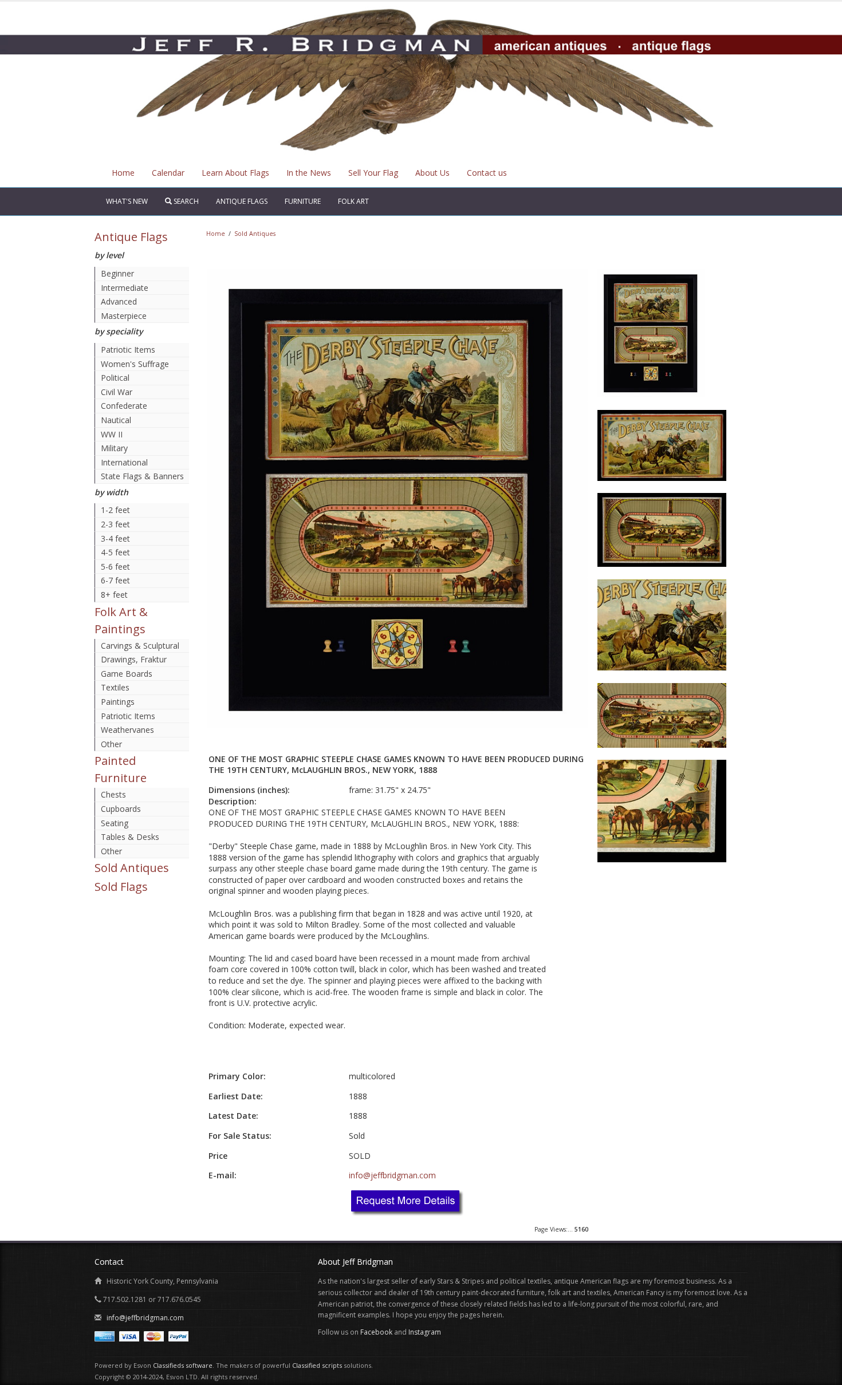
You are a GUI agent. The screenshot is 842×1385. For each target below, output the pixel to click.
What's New (127, 201)
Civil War (116, 391)
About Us (432, 172)
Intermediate (124, 287)
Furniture (303, 201)
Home (123, 172)
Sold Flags (121, 886)
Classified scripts (317, 1365)
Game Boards (126, 673)
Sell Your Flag (373, 172)
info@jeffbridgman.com (392, 1175)
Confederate (124, 405)
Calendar (168, 172)
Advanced (119, 301)
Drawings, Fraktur (134, 659)
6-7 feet (115, 580)
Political (115, 377)
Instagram (424, 1332)
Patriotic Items (128, 349)
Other (111, 744)
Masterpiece (124, 315)
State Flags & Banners (142, 476)
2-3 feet (115, 524)
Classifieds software (183, 1365)
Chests (113, 794)
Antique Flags (241, 201)
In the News (308, 172)
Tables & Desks (130, 836)
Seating (114, 823)
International (124, 462)
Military (114, 448)
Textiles (115, 687)
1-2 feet (115, 509)
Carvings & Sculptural (140, 645)
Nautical (116, 420)
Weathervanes (127, 729)
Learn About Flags (235, 172)
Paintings (118, 701)
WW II (112, 434)
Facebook (376, 1332)
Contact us (487, 172)
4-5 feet (115, 552)
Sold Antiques (132, 867)
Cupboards (121, 808)
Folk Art (353, 201)
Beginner (117, 273)
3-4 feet (115, 538)
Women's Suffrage (135, 363)
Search (185, 201)
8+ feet (114, 594)
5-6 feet (115, 566)
